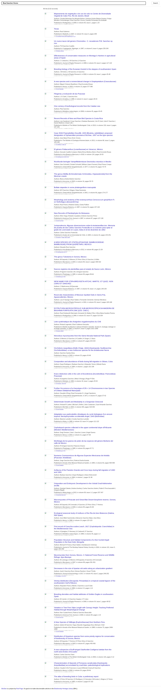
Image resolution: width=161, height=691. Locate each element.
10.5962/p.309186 (60, 51)
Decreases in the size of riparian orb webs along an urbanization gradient (83, 568)
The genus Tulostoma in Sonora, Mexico (70, 257)
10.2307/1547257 (59, 617)
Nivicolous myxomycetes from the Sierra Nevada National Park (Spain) (82, 336)
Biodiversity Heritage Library (63, 688)
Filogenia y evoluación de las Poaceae (69, 94)
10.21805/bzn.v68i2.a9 (61, 144)
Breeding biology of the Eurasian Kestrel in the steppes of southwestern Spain (85, 69)
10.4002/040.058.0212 (61, 495)
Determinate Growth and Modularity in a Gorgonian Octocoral (78, 402)
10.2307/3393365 (59, 89)
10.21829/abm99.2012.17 (61, 252)
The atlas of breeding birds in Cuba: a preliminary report (76, 676)
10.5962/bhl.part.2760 (60, 276)
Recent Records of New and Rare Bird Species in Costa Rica (78, 118)
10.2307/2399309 (59, 631)
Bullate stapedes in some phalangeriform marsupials (75, 187)
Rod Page (19, 688)
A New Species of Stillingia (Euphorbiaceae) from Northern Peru (79, 622)
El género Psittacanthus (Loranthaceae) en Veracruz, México (78, 149)
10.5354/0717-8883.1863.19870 (63, 237)
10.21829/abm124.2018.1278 (62, 157)
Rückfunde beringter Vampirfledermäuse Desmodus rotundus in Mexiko (82, 162)
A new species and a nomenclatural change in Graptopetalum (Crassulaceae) (85, 81)
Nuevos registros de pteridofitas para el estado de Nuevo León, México (82, 269)
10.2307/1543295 (59, 409)
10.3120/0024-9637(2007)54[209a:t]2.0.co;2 (65, 36)
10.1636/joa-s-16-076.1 (61, 576)
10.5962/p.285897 (60, 331)
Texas (56, 29)
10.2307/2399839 (59, 465)
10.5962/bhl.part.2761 (60, 450)
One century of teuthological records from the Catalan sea (77, 106)
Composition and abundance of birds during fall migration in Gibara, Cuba (83, 361)
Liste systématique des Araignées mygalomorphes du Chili (77, 322)
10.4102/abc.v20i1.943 (61, 383)
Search (155, 3)
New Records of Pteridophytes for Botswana (71, 213)
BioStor (3, 688)
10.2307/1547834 (59, 220)
